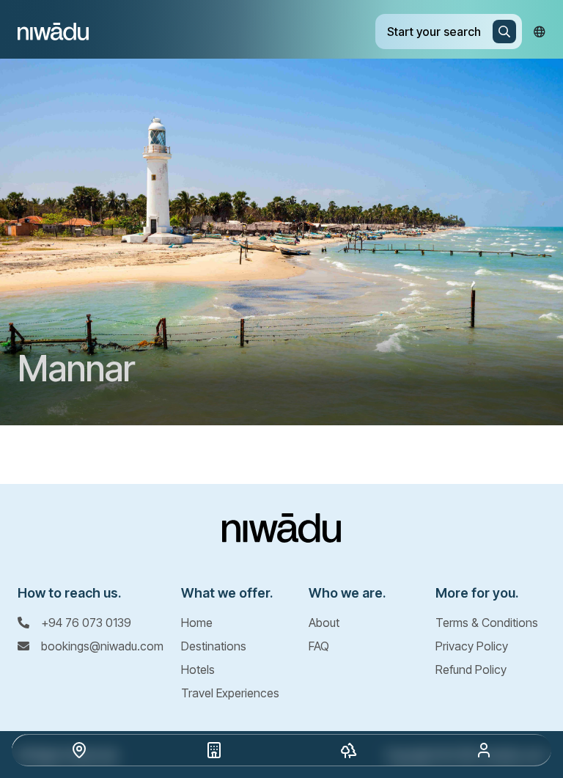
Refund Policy (471, 669)
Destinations (213, 646)
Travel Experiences (230, 693)
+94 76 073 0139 (86, 622)
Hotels (198, 669)
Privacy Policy (471, 646)
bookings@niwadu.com (102, 646)
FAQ (319, 646)
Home (197, 622)
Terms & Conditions (486, 622)
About (324, 622)
